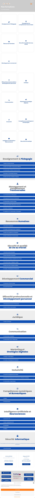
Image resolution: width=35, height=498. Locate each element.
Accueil (2, 9)
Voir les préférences (17, 494)
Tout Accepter (17, 489)
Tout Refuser (17, 492)
